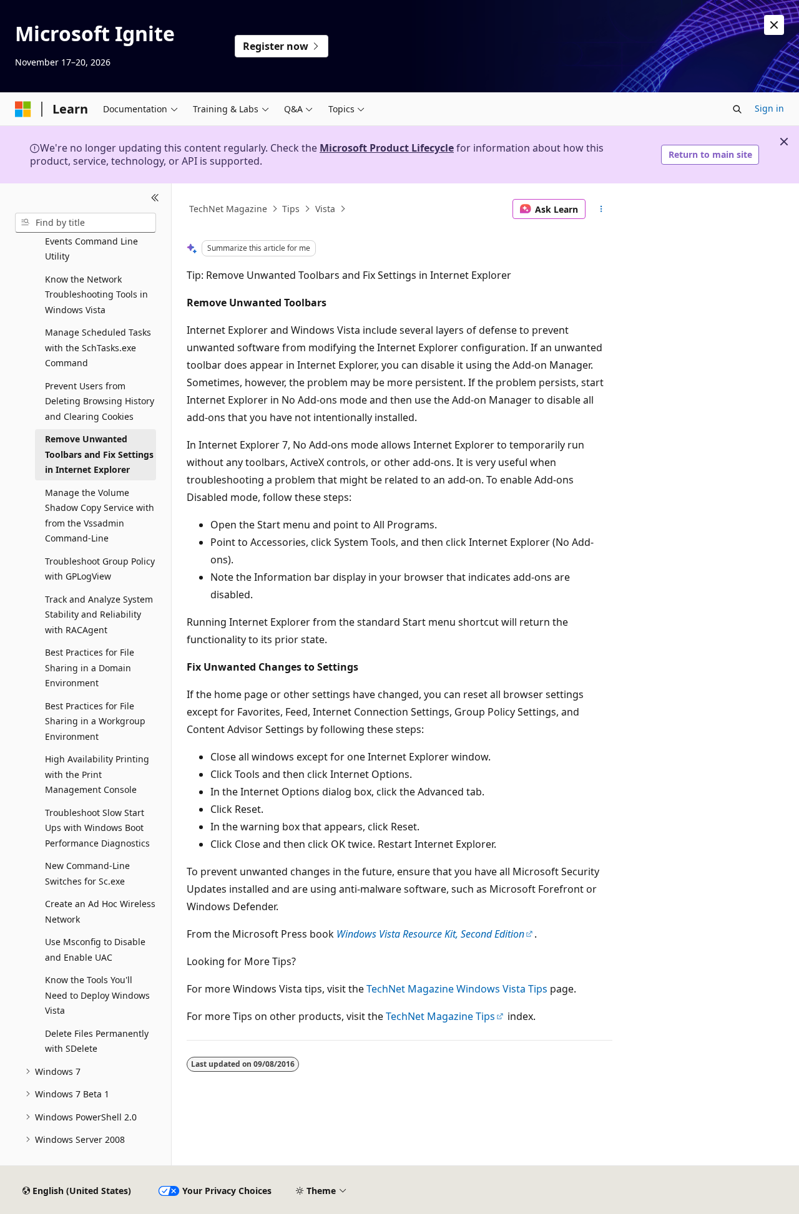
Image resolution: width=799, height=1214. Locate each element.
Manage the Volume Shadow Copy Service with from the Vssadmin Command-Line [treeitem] (99, 516)
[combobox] (85, 223)
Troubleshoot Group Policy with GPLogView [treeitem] (100, 569)
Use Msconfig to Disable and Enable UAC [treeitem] (95, 949)
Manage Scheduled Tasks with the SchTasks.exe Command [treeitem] (98, 347)
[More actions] (601, 209)
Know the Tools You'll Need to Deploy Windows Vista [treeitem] (97, 995)
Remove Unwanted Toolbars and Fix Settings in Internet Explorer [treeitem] (99, 454)
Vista (325, 209)
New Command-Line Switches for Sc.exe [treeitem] (87, 873)
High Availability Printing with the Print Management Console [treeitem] (97, 774)
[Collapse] (155, 198)
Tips (291, 209)
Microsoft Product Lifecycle (387, 148)
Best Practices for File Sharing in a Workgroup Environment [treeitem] (95, 721)
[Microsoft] (23, 109)
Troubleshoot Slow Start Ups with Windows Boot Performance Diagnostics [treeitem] (97, 828)
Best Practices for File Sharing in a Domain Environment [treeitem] (89, 667)
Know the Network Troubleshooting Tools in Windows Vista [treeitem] (96, 294)
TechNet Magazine (228, 209)
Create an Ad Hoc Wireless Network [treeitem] (100, 911)
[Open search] (737, 109)
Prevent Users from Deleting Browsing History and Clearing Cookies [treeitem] (99, 401)
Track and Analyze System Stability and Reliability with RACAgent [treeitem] (99, 614)
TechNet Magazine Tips (440, 1016)
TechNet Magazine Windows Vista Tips (456, 989)
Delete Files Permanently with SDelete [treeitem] (97, 1041)
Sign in (769, 108)
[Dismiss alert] (774, 25)
